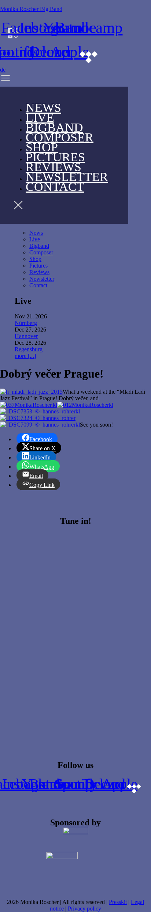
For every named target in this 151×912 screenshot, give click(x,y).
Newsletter (41, 279)
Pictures (38, 265)
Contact (55, 186)
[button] (15, 80)
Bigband (39, 246)
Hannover (26, 336)
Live (34, 239)
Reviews (39, 272)
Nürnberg (26, 323)
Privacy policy (84, 908)
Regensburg (29, 349)
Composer (59, 137)
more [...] (25, 356)
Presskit (118, 902)
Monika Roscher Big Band (31, 9)
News (36, 233)
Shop (35, 259)
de (2, 70)
